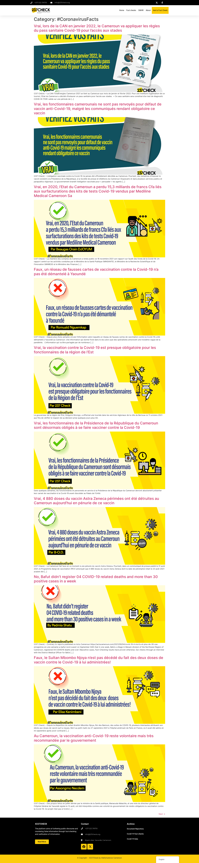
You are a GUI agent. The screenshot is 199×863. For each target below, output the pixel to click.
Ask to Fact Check (160, 10)
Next (162, 814)
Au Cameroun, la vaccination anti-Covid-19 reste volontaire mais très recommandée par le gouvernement (94, 738)
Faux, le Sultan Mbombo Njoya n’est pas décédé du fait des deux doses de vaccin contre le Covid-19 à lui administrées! (98, 659)
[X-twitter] (90, 847)
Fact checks (131, 10)
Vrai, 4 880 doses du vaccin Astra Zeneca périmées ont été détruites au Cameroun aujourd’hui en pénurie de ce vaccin (96, 500)
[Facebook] (84, 847)
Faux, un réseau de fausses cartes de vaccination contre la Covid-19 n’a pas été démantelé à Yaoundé (96, 271)
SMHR (140, 10)
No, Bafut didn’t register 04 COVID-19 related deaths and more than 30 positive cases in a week (96, 578)
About (148, 10)
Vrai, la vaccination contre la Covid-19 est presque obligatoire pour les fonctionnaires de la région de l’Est (95, 349)
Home (121, 10)
